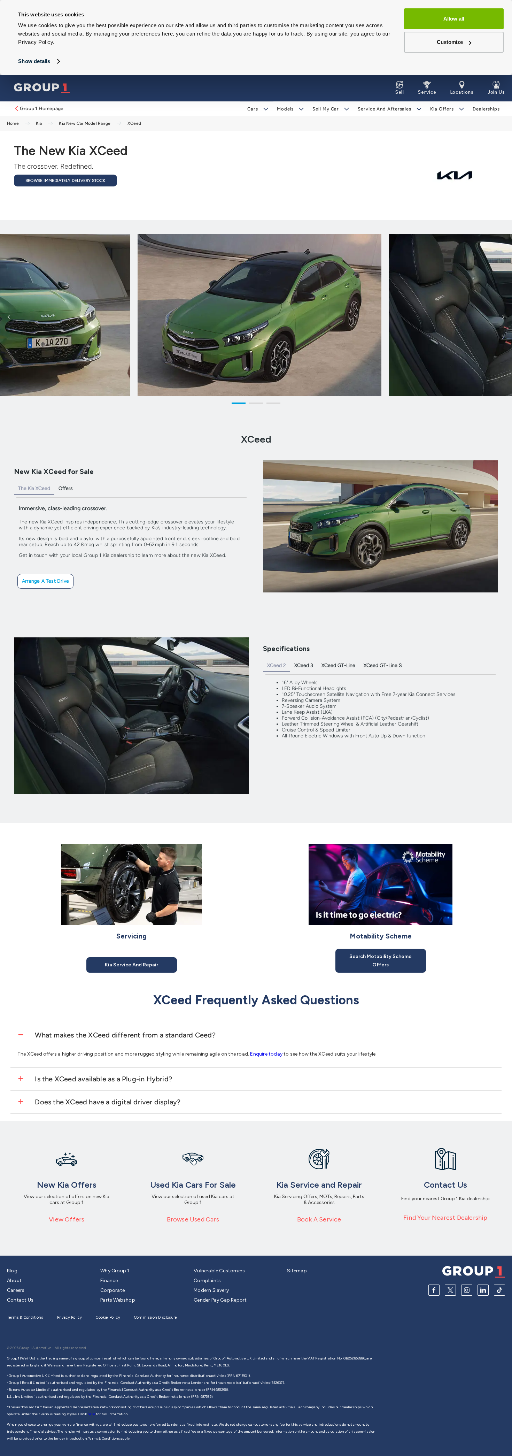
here (91, 1414)
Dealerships (486, 109)
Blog (12, 1271)
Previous (8, 316)
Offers (66, 488)
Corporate (112, 1290)
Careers (15, 1290)
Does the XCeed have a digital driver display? (106, 1102)
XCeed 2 (276, 665)
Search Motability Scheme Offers (380, 960)
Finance (109, 1280)
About (14, 1280)
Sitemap (297, 1271)
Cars (252, 109)
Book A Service (319, 1219)
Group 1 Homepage (41, 109)
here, (154, 1358)
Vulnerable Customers (219, 1271)
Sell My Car (325, 109)
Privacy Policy (69, 1317)
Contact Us (20, 1300)
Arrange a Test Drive (45, 581)
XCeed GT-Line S (383, 665)
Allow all (453, 19)
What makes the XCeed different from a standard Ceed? (124, 1035)
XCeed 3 (303, 665)
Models (285, 109)
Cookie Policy (108, 1317)
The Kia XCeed (34, 488)
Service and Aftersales (384, 109)
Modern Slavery (211, 1290)
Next (503, 316)
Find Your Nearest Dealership (445, 1217)
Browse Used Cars (193, 1219)
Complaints (207, 1280)
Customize (450, 42)
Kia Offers (442, 109)
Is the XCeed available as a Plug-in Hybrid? (102, 1079)
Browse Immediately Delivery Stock (65, 180)
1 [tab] (239, 404)
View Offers (66, 1219)
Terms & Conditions (25, 1317)
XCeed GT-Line (338, 665)
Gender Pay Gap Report (220, 1300)
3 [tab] (273, 404)
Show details (34, 61)
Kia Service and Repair (131, 965)
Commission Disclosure (155, 1317)
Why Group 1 (114, 1271)
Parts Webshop (117, 1300)
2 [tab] (256, 404)
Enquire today (267, 1054)
